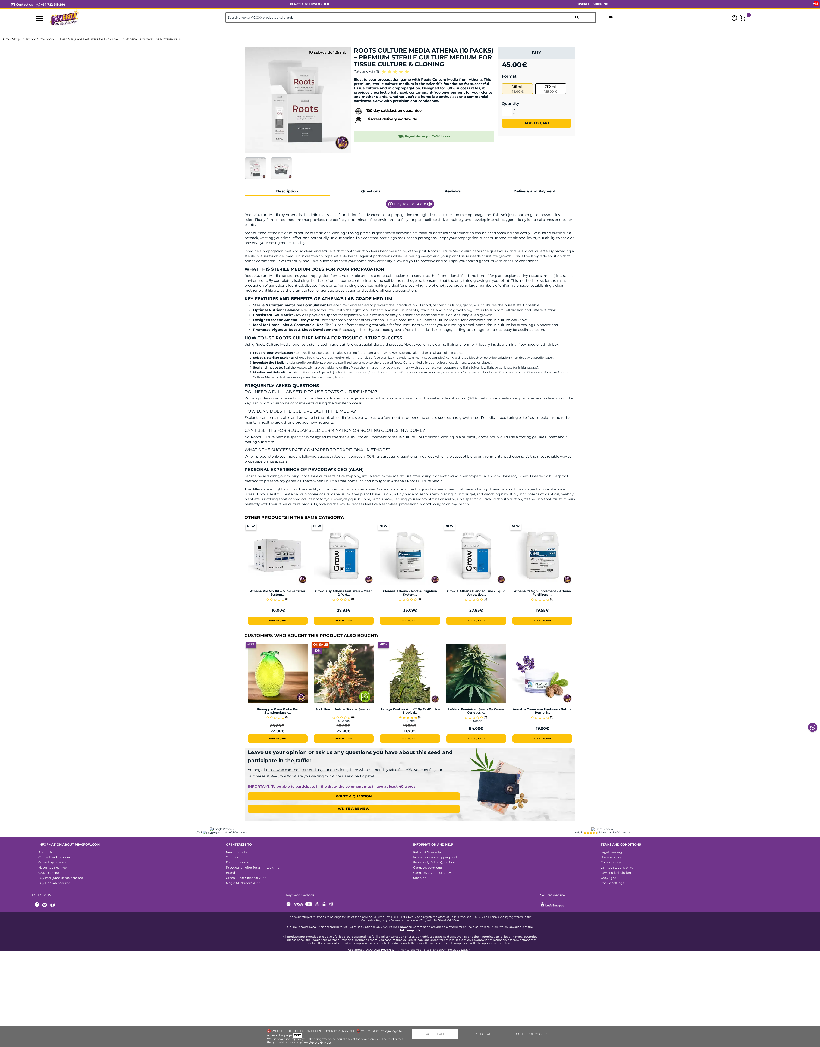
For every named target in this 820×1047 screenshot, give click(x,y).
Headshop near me (52, 867)
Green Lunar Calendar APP (246, 878)
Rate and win (366, 71)
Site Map (419, 878)
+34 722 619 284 (52, 4)
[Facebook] (37, 905)
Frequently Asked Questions (434, 862)
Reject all (483, 1034)
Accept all (435, 1034)
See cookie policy (321, 1042)
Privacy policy (611, 857)
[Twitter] (45, 905)
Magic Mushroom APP (243, 883)
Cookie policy (611, 862)
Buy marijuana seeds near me (60, 878)
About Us (45, 852)
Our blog (232, 857)
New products (236, 852)
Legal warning (611, 852)
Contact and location (54, 857)
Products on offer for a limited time (252, 867)
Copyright (608, 878)
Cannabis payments (428, 867)
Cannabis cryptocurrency (432, 873)
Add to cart (536, 123)
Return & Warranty (427, 852)
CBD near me (48, 873)
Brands (231, 873)
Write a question (354, 796)
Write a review (354, 809)
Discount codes (237, 862)
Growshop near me (52, 862)
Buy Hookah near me (54, 883)
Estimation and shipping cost (435, 857)
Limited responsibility (617, 867)
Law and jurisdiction (616, 873)
